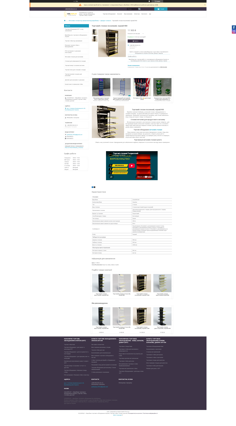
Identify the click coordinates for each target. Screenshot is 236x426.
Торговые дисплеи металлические (128, 358)
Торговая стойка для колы (126, 361)
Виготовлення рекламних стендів (100, 347)
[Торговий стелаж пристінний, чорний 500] (101, 283)
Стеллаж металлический (153, 351)
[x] (94, 187)
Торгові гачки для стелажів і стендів (75, 69)
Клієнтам (137, 14)
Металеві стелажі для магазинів (74, 56)
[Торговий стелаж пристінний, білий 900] (162, 283)
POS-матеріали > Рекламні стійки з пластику (76, 375)
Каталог (119, 14)
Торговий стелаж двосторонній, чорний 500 (162, 327)
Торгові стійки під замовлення (73, 40)
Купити (136, 41)
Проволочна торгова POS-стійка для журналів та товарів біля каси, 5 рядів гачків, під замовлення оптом (162, 99)
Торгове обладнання (109, 14)
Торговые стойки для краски (154, 354)
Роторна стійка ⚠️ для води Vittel (142, 98)
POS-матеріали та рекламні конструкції (73, 51)
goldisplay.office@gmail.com (74, 134)
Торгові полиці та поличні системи (74, 65)
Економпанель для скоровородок (101, 352)
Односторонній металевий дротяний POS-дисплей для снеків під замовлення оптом (121, 99)
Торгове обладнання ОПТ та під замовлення (74, 30)
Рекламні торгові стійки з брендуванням (72, 45)
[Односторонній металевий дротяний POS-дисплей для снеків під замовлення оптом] (122, 87)
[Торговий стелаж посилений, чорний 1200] (142, 283)
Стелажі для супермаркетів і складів (75, 61)
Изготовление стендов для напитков (156, 363)
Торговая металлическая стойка (128, 368)
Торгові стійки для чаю (98, 350)
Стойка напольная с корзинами (100, 372)
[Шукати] (139, 9)
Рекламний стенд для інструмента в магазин (104, 364)
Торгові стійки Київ (69, 344)
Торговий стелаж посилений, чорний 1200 (142, 294)
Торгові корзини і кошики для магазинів (73, 74)
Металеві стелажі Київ (97, 344)
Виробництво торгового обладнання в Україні (76, 35)
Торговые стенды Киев (125, 346)
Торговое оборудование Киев (154, 346)
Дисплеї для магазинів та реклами (74, 80)
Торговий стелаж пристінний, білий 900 (162, 294)
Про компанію (128, 14)
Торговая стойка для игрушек (154, 365)
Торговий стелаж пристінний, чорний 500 (101, 294)
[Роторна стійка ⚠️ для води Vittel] (142, 87)
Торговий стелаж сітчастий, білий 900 (121, 294)
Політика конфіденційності (150, 413)
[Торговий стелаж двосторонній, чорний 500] (162, 316)
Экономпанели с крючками (153, 349)
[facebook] (92, 187)
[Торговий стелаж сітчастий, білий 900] (122, 283)
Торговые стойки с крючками (154, 357)
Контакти (144, 14)
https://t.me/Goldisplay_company (74, 147)
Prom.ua (127, 411)
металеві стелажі (155, 130)
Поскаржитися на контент (135, 413)
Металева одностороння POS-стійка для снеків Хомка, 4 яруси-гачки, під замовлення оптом (101, 99)
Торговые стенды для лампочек (155, 360)
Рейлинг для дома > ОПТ (153, 368)
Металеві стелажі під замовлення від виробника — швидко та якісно (90, 20)
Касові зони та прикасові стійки (74, 84)
